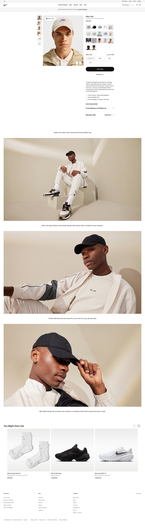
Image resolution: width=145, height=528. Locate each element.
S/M (100, 58)
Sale (85, 5)
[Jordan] (4, 1)
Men (70, 5)
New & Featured (63, 5)
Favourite (98, 74)
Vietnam (139, 493)
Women (76, 5)
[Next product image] (80, 62)
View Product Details (91, 103)
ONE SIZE (90, 58)
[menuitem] (131, 1)
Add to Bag (100, 69)
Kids (81, 5)
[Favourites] (137, 5)
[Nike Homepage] (6, 5)
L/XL (90, 62)
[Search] (123, 5)
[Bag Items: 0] (140, 5)
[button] (39, 23)
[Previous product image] (77, 62)
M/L (109, 58)
